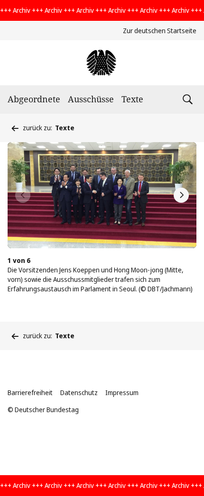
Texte (132, 99)
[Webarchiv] (101, 63)
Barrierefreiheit (30, 392)
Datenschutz (79, 392)
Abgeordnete (34, 99)
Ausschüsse (91, 99)
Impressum (122, 392)
